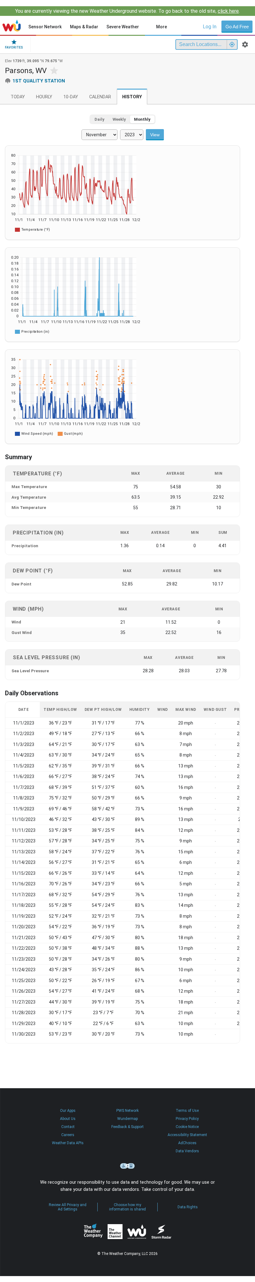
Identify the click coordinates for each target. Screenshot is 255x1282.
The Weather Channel (115, 1231)
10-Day (70, 97)
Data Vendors (187, 1151)
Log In (209, 27)
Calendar (100, 97)
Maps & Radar (84, 26)
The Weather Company (93, 1231)
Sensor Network (45, 26)
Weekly (119, 119)
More (161, 26)
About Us (68, 1119)
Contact (68, 1127)
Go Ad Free (237, 26)
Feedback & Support (127, 1127)
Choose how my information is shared (127, 1207)
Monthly (142, 119)
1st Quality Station (38, 81)
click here (228, 11)
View (155, 134)
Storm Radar (161, 1231)
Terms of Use (187, 1110)
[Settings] (245, 44)
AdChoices (187, 1143)
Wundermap (127, 1119)
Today (18, 97)
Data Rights (188, 1207)
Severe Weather (122, 26)
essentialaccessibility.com (127, 1166)
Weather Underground (137, 1231)
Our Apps (68, 1110)
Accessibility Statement (187, 1135)
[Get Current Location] (232, 44)
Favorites (14, 47)
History (132, 97)
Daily (99, 119)
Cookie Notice (187, 1127)
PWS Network (127, 1110)
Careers (67, 1135)
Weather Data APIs (68, 1143)
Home (11, 25)
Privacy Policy (187, 1119)
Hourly (44, 97)
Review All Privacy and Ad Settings (67, 1207)
